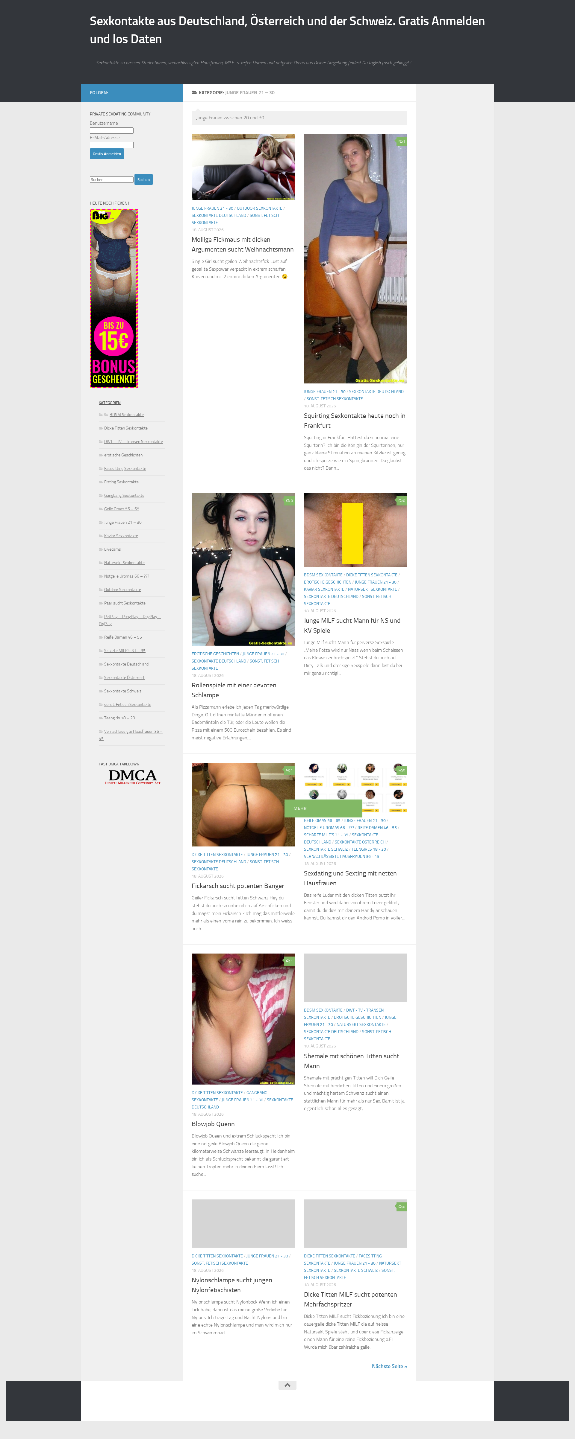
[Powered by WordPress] (112, 1408)
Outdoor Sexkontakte (259, 208)
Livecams (112, 549)
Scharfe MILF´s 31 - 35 (326, 834)
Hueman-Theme (165, 1408)
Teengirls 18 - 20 (369, 849)
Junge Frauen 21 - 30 (212, 208)
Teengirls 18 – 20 (119, 718)
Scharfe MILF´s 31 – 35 (125, 650)
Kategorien (110, 403)
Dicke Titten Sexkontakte (371, 575)
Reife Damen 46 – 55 (123, 637)
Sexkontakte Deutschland (219, 215)
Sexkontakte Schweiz (326, 849)
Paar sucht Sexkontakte (125, 603)
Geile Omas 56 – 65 (121, 508)
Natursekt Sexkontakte (372, 589)
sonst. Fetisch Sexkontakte (335, 398)
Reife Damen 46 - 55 (377, 827)
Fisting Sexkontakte (121, 482)
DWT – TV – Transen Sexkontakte (133, 441)
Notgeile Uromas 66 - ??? (329, 827)
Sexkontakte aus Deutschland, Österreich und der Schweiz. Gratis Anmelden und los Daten (287, 29)
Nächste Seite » (389, 1366)
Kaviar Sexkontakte (324, 589)
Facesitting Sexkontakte (125, 468)
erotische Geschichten (215, 654)
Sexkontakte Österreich (360, 842)
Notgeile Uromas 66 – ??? (126, 576)
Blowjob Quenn (213, 1124)
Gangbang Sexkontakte (124, 495)
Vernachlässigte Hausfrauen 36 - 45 (341, 856)
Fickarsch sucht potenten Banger (238, 886)
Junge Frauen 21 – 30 (123, 522)
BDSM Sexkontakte (323, 575)
